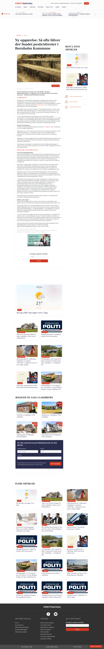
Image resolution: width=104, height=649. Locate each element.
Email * (42, 448)
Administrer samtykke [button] (21, 632)
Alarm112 (18, 7)
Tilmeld (86, 3)
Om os (17, 623)
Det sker (40, 7)
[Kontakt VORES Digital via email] (55, 614)
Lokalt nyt (49, 7)
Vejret (64, 7)
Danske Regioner (40, 105)
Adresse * (19, 455)
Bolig (25, 7)
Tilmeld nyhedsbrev (96, 646)
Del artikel (54, 85)
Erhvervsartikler (44, 632)
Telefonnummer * (22, 448)
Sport (57, 7)
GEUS (38, 109)
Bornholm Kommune (46, 634)
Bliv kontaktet (55, 464)
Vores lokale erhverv (45, 625)
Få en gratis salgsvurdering (47, 636)
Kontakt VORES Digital (21, 629)
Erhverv (32, 7)
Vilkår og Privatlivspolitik (22, 627)
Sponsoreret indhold (45, 638)
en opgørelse (47, 127)
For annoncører (19, 625)
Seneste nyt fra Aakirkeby (47, 623)
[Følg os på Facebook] (48, 614)
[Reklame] (38, 240)
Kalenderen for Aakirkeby (47, 627)
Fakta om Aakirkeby (45, 629)
